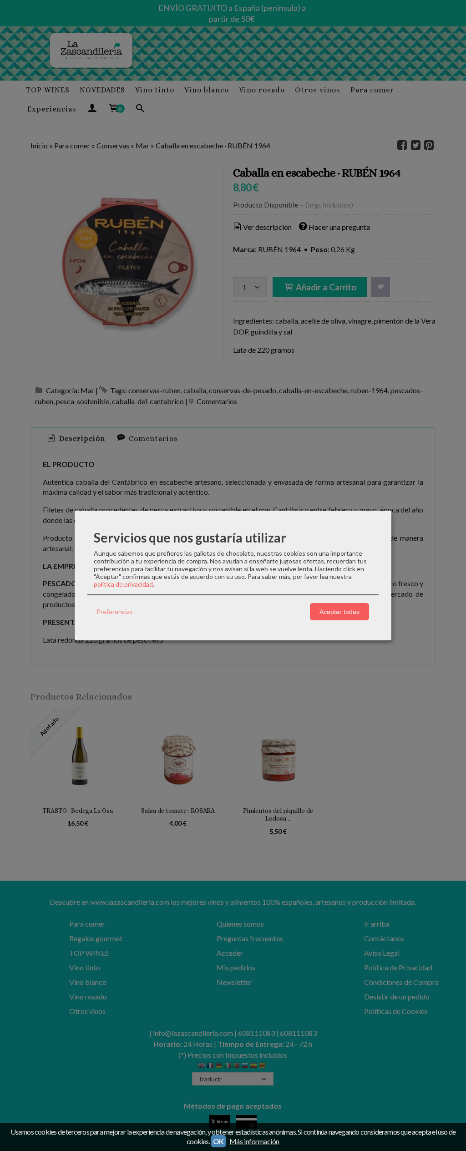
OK (218, 1141)
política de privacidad (123, 584)
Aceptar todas (339, 611)
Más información (254, 1141)
